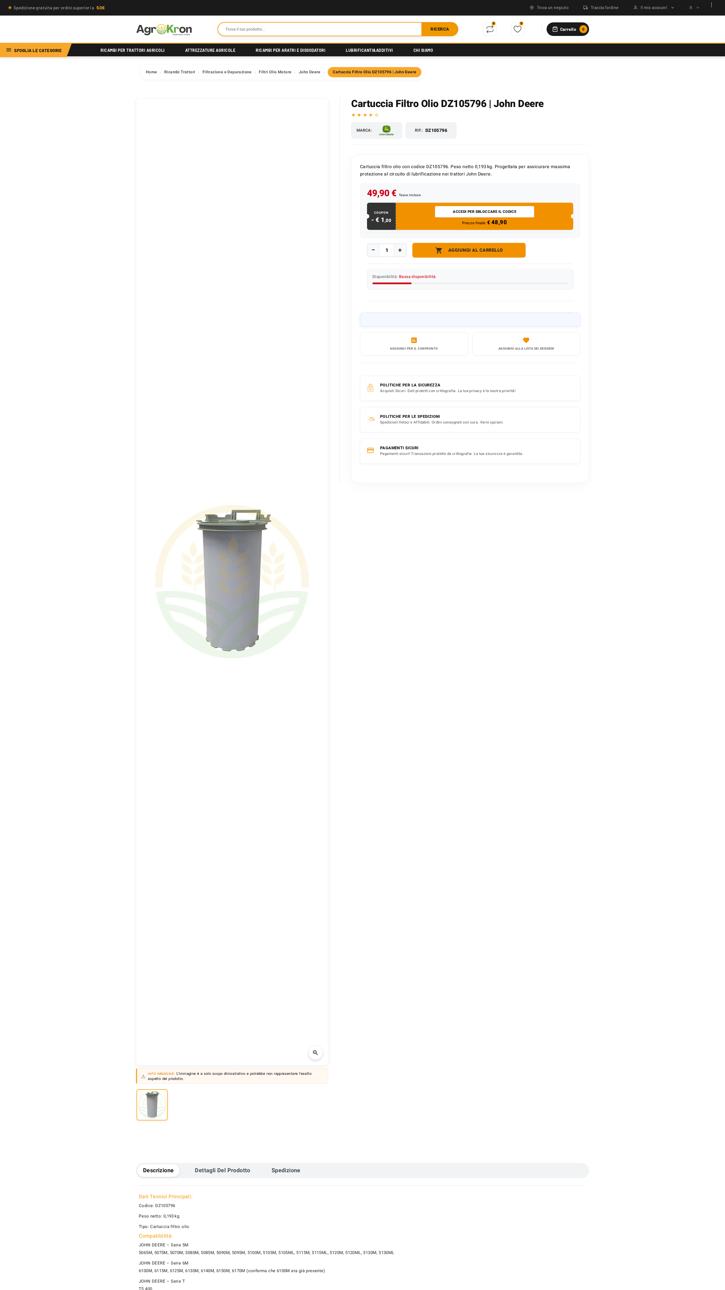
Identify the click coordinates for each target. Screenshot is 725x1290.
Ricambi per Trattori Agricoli (133, 50)
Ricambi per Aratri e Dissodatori (290, 50)
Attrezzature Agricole (210, 50)
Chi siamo (423, 50)
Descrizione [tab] (158, 1170)
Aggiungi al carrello (469, 250)
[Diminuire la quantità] (373, 250)
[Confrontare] (490, 29)
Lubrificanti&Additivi (369, 50)
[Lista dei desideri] (517, 29)
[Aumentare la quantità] (400, 250)
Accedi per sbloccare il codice (484, 211)
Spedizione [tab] (286, 1170)
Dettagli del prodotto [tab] (222, 1170)
